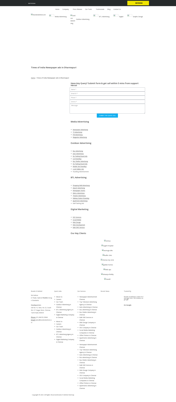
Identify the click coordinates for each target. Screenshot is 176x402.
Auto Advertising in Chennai (88, 307)
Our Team (59, 302)
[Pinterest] (119, 396)
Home (33, 78)
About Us (59, 297)
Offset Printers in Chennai (87, 335)
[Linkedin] (113, 396)
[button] (77, 285)
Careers (58, 299)
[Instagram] (102, 396)
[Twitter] (97, 396)
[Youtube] (108, 396)
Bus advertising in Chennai (88, 310)
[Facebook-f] (91, 396)
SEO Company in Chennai (87, 328)
